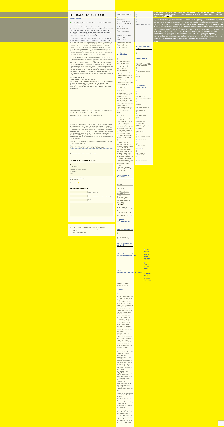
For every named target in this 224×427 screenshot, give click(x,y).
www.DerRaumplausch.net (77, 117)
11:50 (77, 179)
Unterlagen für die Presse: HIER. (125, 215)
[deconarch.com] (140, 96)
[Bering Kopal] (140, 131)
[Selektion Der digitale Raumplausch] (125, 33)
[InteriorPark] (139, 148)
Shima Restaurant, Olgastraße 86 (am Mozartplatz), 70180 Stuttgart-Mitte (92, 81)
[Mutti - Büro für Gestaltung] (143, 136)
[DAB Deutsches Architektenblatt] (144, 154)
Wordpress (85, 232)
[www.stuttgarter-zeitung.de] (141, 121)
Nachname (119, 184)
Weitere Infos (161, 16)
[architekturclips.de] (141, 115)
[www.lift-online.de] (143, 98)
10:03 (77, 166)
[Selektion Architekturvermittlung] (125, 28)
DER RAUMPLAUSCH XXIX (87, 15)
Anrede (118, 191)
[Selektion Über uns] (122, 45)
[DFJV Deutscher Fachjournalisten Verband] (144, 71)
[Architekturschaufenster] (144, 145)
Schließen (156, 41)
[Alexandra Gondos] (141, 139)
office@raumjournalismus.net (124, 212)
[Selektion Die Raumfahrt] (123, 40)
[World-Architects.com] (142, 160)
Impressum (73, 232)
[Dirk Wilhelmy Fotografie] (142, 126)
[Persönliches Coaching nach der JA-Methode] (125, 37)
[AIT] (137, 117)
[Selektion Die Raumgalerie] (124, 14)
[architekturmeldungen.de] (142, 107)
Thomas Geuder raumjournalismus (85, 227)
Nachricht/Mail (92, 83)
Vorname (119, 181)
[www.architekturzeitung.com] (141, 113)
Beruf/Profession (121, 193)
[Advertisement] (144, 33)
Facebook (72, 85)
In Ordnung (168, 16)
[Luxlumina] (139, 128)
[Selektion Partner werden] (124, 42)
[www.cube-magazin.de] (140, 123)
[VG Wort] (138, 76)
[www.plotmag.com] (140, 104)
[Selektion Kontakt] (122, 47)
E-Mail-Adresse (120, 188)
